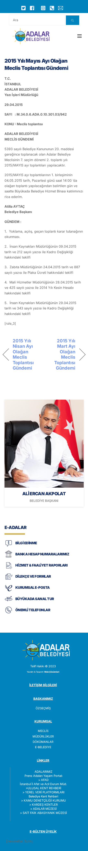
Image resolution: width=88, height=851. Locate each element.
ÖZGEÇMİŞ (43, 708)
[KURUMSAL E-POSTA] (9, 590)
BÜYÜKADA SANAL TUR (34, 599)
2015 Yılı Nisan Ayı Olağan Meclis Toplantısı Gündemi (23, 354)
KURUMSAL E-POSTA (32, 587)
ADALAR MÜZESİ (45, 808)
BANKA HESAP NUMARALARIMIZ (42, 554)
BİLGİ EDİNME (26, 543)
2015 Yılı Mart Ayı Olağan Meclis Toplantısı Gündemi (61, 354)
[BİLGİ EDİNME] (9, 546)
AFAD (45, 780)
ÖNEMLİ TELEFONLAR (32, 610)
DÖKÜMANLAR (43, 741)
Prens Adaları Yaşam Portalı (43, 775)
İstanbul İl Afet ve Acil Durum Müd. (43, 784)
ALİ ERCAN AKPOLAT (44, 493)
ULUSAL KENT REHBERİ (44, 788)
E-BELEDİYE (43, 747)
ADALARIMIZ (43, 771)
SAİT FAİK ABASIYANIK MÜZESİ (45, 813)
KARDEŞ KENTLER (45, 804)
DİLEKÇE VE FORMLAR (33, 576)
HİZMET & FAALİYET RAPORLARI (41, 565)
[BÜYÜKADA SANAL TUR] (9, 602)
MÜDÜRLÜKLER (43, 736)
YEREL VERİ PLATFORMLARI (44, 792)
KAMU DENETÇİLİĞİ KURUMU (45, 800)
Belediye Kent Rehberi (43, 796)
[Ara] (72, 20)
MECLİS (43, 731)
